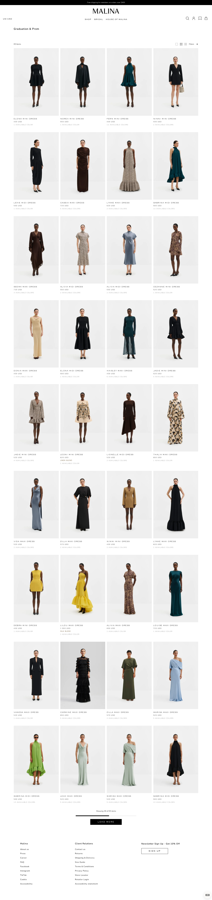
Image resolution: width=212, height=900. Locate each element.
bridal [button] (98, 19)
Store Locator (81, 875)
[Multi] (108, 210)
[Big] (177, 44)
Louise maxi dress (165, 625)
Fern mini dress (117, 119)
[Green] (66, 549)
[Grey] (174, 719)
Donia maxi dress (25, 371)
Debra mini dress (25, 625)
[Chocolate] (137, 122)
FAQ (22, 862)
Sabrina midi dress (166, 203)
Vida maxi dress (24, 541)
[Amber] (71, 210)
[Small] (185, 44)
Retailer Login (82, 879)
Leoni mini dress (71, 455)
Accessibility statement (86, 884)
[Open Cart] (206, 18)
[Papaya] (183, 206)
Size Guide (80, 862)
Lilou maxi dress (71, 625)
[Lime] (108, 126)
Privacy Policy (82, 871)
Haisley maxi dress (119, 371)
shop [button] (88, 19)
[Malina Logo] (106, 11)
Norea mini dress (72, 119)
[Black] (15, 126)
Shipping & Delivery (85, 858)
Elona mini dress (25, 119)
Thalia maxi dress (165, 455)
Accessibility (26, 884)
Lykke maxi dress (118, 203)
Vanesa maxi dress (26, 712)
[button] (207, 895)
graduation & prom (26, 29)
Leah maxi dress (71, 796)
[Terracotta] (122, 122)
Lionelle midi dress (120, 455)
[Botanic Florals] (132, 122)
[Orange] (15, 803)
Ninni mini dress (164, 119)
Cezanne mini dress (166, 287)
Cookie (23, 879)
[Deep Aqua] (141, 122)
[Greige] (71, 719)
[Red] (44, 799)
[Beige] (15, 378)
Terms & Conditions (84, 866)
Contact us (80, 849)
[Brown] (159, 126)
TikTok (23, 875)
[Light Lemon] (76, 210)
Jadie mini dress (164, 371)
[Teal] (29, 803)
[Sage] (164, 210)
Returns (79, 853)
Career (23, 858)
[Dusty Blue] (146, 122)
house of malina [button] (116, 19)
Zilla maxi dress (71, 541)
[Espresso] (193, 206)
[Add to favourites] (58, 119)
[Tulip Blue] (118, 126)
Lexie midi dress (24, 203)
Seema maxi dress (25, 287)
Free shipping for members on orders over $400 (106, 2)
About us (24, 849)
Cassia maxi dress (72, 203)
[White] (113, 122)
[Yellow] (15, 632)
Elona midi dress (71, 371)
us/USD (7, 19)
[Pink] (25, 294)
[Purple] (113, 462)
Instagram (25, 871)
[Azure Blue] (127, 122)
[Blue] (108, 122)
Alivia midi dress (71, 287)
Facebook (24, 866)
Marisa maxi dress (165, 712)
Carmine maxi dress (73, 712)
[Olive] (81, 210)
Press (23, 853)
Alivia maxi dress (118, 625)
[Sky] (113, 126)
